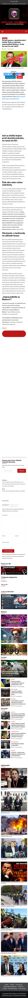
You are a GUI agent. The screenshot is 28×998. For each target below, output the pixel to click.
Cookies (12, 984)
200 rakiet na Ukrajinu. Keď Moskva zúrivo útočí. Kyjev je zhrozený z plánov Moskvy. (13, 929)
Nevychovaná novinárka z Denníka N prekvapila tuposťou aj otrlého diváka (14, 789)
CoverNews (16, 995)
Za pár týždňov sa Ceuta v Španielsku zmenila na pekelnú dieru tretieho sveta (18, 702)
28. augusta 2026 (9, 675)
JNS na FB (4, 585)
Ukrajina (13, 679)
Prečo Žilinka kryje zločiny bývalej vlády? (17, 744)
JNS (4, 49)
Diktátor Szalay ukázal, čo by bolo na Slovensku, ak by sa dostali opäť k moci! (13, 812)
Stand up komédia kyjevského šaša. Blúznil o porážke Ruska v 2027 (17, 683)
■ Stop (19, 77)
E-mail (17, 535)
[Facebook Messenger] (11, 74)
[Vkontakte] (17, 74)
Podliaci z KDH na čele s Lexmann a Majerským (11, 975)
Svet (9, 3)
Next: (13, 490)
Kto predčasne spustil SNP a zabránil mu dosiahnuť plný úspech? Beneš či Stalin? (18, 715)
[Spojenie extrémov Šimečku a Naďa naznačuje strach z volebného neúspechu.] (5, 735)
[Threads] (23, 74)
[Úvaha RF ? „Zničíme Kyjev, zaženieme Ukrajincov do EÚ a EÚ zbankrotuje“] (5, 754)
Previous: (14, 483)
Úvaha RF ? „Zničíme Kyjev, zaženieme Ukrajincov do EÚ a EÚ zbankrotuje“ (18, 754)
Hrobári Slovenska (14, 731)
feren (13, 728)
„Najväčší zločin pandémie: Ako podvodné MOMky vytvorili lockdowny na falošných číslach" (13, 906)
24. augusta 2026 (21, 686)
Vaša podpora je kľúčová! (10, 986)
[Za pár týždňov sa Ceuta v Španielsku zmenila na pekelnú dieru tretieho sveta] (5, 702)
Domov (7, 984)
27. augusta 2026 (19, 747)
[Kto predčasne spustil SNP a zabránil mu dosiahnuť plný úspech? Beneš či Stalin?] (5, 715)
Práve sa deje (22, 3)
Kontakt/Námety (12, 988)
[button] (2, 31)
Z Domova (5, 3)
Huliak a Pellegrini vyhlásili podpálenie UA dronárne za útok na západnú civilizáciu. (18, 725)
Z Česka (5, 988)
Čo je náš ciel (19, 984)
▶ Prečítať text (10, 77)
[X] (14, 74)
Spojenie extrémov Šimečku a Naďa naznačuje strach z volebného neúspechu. (18, 735)
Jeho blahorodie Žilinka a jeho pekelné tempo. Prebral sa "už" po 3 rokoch (14, 882)
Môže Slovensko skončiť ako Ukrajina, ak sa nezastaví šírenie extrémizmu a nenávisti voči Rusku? (14, 953)
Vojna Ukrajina (14, 3)
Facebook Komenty (14, 504)
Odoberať (21, 470)
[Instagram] (20, 74)
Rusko (12, 689)
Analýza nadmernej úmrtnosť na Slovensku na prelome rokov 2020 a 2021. (14, 859)
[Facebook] (5, 74)
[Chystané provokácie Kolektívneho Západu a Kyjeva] (5, 693)
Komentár (5, 515)
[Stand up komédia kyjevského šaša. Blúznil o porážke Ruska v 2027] (5, 683)
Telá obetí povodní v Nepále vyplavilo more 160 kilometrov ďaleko (13, 672)
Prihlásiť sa (4, 581)
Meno (4, 535)
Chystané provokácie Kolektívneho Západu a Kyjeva (17, 692)
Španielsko (13, 699)
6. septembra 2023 (10, 49)
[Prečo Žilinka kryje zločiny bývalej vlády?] (5, 744)
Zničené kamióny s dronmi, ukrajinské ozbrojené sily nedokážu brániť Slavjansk (12, 836)
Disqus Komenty (13, 506)
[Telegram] (8, 74)
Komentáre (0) (5, 504)
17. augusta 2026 (19, 696)
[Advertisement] (14, 397)
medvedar (14, 686)
